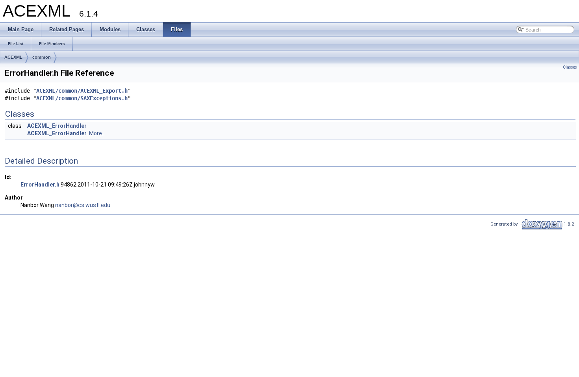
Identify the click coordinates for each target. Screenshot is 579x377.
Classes (570, 67)
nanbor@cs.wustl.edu (82, 205)
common (41, 57)
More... (97, 133)
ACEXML (13, 57)
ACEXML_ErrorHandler (57, 126)
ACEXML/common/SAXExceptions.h (82, 98)
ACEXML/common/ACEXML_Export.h (82, 91)
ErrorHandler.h (39, 184)
